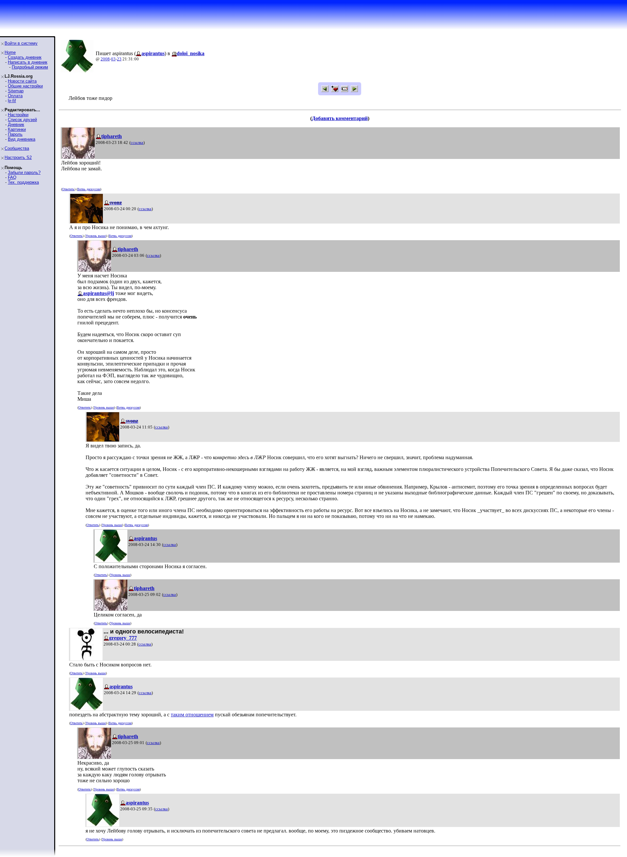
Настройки (18, 114)
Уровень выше (96, 236)
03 (113, 58)
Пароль (15, 134)
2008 (105, 58)
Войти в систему (21, 43)
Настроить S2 (18, 157)
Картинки (17, 129)
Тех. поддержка (23, 182)
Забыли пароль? (24, 172)
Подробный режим (30, 67)
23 (119, 58)
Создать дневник (24, 57)
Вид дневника (21, 139)
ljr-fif (12, 100)
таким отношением (192, 714)
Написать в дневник (27, 62)
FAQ (12, 177)
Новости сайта (22, 81)
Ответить (68, 189)
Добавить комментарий (340, 118)
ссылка (137, 142)
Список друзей (22, 119)
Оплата (15, 95)
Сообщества (17, 148)
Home (10, 52)
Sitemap (16, 90)
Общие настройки (25, 86)
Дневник (16, 124)
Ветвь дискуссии (88, 189)
